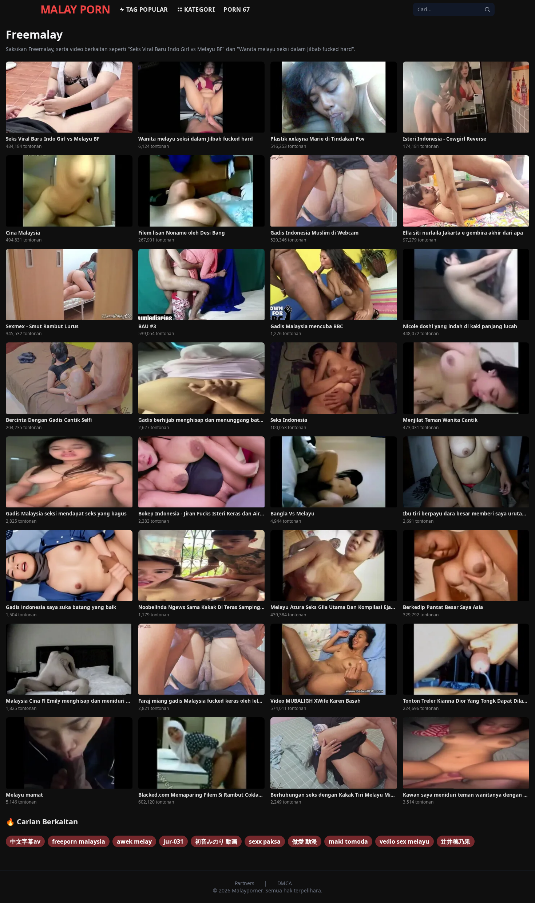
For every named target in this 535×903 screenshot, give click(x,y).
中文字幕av (25, 841)
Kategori (199, 9)
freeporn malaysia (78, 841)
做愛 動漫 (304, 841)
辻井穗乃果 (455, 841)
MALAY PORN (75, 9)
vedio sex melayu (404, 841)
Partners (245, 883)
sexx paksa (265, 841)
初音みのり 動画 (216, 841)
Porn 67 (236, 9)
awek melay (134, 841)
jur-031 (173, 841)
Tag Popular (147, 9)
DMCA (284, 883)
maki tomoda (348, 841)
